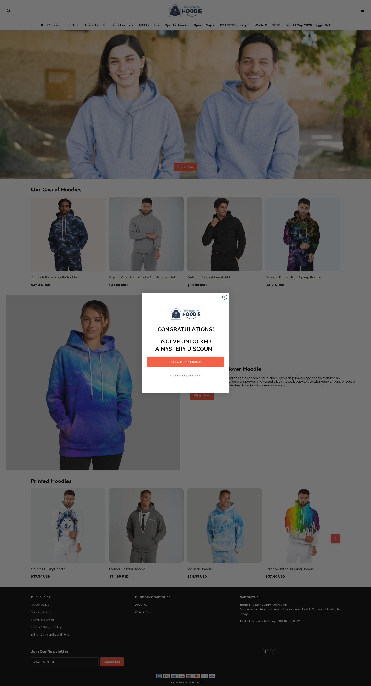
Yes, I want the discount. (185, 362)
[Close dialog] (224, 297)
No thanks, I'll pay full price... (185, 375)
